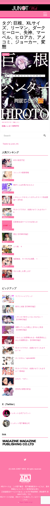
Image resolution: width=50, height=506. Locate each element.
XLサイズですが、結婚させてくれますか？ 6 (30, 210)
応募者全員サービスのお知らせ (25, 221)
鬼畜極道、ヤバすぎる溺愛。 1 (25, 258)
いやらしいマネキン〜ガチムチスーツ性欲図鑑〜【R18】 (30, 198)
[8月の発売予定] (7, 164)
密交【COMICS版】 (21, 234)
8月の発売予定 (19, 160)
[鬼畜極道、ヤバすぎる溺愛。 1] (7, 262)
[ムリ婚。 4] (7, 250)
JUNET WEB (21, 469)
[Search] (44, 135)
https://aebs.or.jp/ (26, 502)
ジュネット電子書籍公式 (20, 423)
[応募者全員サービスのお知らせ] (7, 225)
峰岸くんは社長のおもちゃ (23, 184)
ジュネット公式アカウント (20, 413)
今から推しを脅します (22, 271)
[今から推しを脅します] (7, 275)
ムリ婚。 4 (17, 246)
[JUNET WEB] (25, 7)
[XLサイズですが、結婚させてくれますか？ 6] (7, 213)
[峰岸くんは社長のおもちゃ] (7, 188)
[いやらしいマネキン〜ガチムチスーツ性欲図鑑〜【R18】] (7, 201)
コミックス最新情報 (21, 172)
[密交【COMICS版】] (7, 238)
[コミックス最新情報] (7, 176)
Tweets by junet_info (11, 143)
